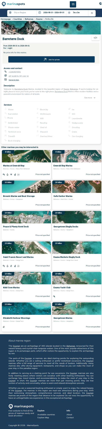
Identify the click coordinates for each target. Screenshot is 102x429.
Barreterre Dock (21, 89)
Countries (17, 19)
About (69, 414)
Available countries (46, 414)
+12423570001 (15, 72)
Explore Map (43, 417)
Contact (70, 417)
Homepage (6, 19)
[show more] (95, 97)
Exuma (39, 19)
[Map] (73, 4)
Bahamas (29, 19)
